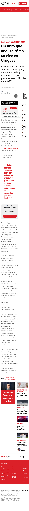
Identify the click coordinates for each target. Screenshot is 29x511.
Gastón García (24, 449)
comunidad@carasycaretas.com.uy (8, 495)
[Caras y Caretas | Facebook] (20, 457)
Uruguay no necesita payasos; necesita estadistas (24, 137)
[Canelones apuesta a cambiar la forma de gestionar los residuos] (8, 386)
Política (3, 471)
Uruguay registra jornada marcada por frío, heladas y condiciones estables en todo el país (22, 414)
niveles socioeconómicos (10, 379)
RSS (24, 481)
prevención (20, 424)
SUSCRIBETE (22, 4)
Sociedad (3, 476)
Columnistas (4, 473)
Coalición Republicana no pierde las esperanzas (25, 130)
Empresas (9, 478)
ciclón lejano (20, 407)
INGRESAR (13, 4)
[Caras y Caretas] (7, 458)
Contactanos (25, 477)
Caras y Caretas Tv (14, 468)
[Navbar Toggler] (4, 4)
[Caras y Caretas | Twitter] (23, 457)
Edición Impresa (14, 476)
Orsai (21, 10)
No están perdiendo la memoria (22, 390)
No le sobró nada (21, 440)
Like (8, 475)
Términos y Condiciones (5, 487)
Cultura (8, 472)
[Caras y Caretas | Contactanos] (26, 457)
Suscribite (13, 108)
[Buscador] (8, 3)
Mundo (15, 10)
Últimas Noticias (3, 467)
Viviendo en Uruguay (9, 377)
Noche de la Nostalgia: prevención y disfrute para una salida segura (22, 429)
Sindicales (7, 10)
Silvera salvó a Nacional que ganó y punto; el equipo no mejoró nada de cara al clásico (22, 447)
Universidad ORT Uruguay (10, 148)
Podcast (14, 473)
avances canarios (8, 392)
